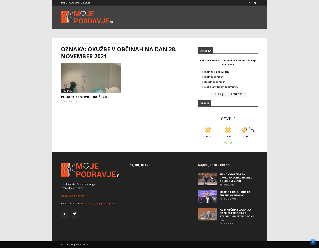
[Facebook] (249, 3)
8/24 (208, 138)
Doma (64, 43)
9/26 (228, 138)
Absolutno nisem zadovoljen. (221, 86)
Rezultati (237, 94)
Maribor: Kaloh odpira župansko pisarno (235, 193)
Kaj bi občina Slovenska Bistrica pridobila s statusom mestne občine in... (237, 214)
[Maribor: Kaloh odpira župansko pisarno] (207, 196)
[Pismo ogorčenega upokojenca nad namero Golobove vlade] (207, 179)
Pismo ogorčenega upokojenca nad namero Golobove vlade (236, 178)
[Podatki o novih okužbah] (91, 78)
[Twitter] (255, 3)
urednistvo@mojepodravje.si (97, 203)
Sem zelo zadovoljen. (217, 71)
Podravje (67, 90)
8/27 (248, 138)
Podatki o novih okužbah (84, 97)
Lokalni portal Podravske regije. (78, 184)
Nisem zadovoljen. (215, 81)
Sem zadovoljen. (214, 76)
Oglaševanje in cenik (72, 195)
